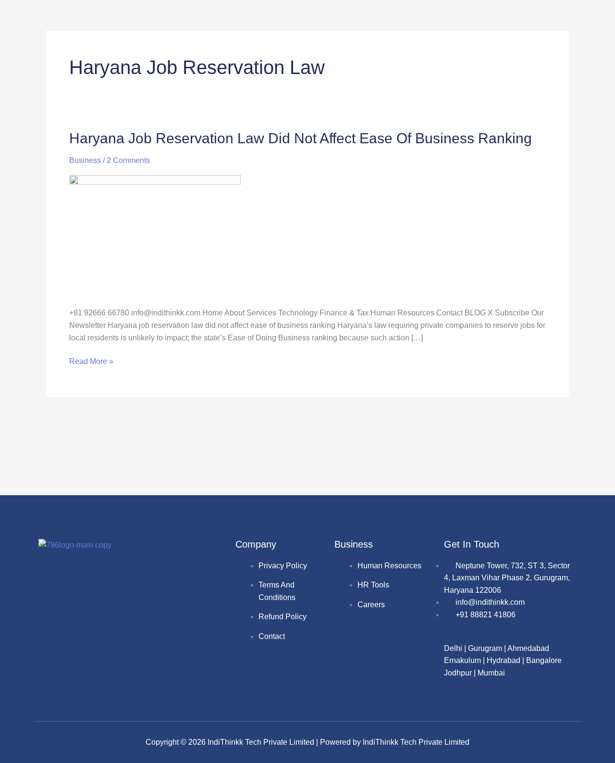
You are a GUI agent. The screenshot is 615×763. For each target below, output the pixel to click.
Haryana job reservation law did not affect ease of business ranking (300, 138)
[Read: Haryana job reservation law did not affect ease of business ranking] (155, 235)
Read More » (91, 360)
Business (85, 160)
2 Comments (128, 160)
